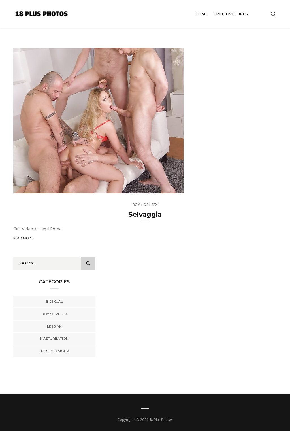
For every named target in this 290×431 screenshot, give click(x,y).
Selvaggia (145, 214)
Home (201, 14)
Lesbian (54, 326)
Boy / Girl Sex (145, 205)
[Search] (273, 14)
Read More (23, 238)
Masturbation (54, 338)
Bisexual (54, 301)
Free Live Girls (231, 14)
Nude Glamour (54, 351)
